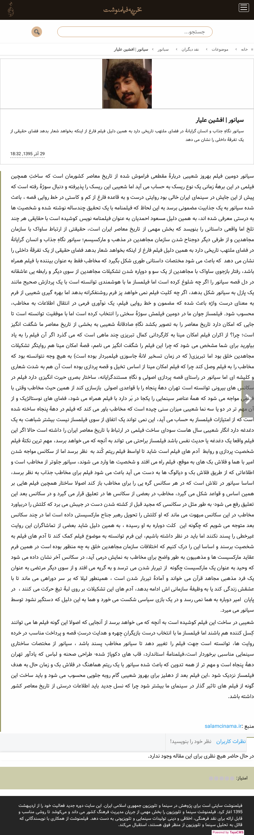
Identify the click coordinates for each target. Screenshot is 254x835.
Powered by (228, 832)
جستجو (36, 31)
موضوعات (220, 49)
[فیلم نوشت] (119, 13)
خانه (244, 49)
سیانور (163, 49)
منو (241, 9)
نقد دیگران (190, 49)
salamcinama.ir (223, 726)
